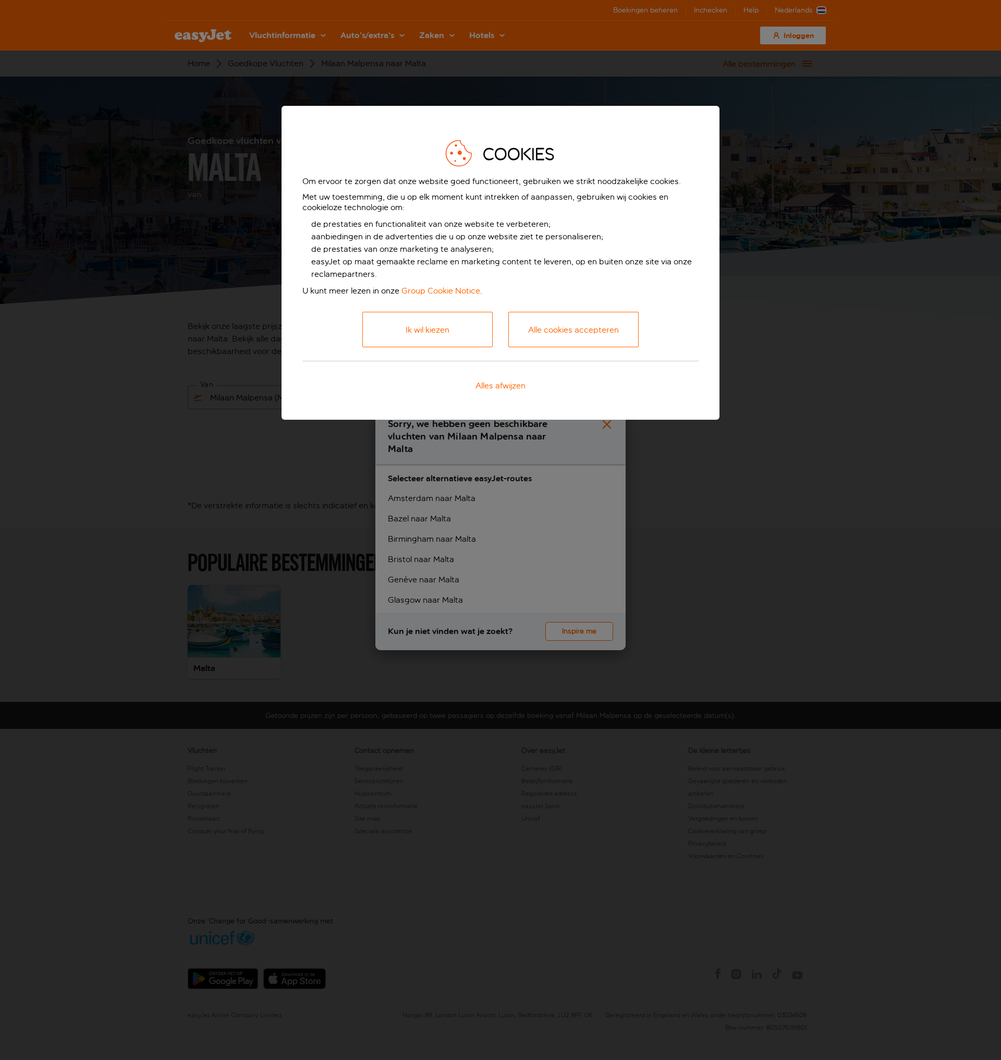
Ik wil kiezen (427, 330)
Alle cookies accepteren (573, 330)
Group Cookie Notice (440, 291)
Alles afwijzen (500, 386)
